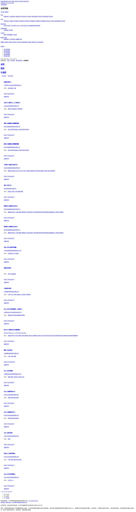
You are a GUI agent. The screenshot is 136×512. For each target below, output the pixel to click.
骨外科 (48, 21)
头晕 (24, 170)
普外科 (63, 21)
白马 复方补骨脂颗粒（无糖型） (13, 309)
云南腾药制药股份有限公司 (11, 291)
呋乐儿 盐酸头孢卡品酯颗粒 (12, 329)
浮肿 (15, 294)
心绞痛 (28, 170)
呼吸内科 (6, 16)
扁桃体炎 (35, 335)
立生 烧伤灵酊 (8, 432)
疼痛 (12, 397)
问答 (19, 1)
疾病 (2, 1)
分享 (12, 3)
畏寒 (20, 377)
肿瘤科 (2, 42)
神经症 (27, 129)
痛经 (12, 88)
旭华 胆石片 (7, 185)
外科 (2, 19)
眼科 (5, 34)
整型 (21, 1)
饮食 (24, 1)
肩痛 (34, 212)
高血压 (14, 170)
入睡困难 (13, 274)
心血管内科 (12, 16)
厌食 (13, 191)
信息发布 (3, 3)
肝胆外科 (27, 21)
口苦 (14, 253)
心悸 (21, 170)
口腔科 (15, 34)
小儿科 (21, 25)
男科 (15, 25)
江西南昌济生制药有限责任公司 (12, 374)
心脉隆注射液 (7, 288)
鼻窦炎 (10, 335)
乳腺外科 (17, 21)
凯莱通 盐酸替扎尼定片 (11, 206)
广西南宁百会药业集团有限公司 (12, 85)
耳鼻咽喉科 (10, 34)
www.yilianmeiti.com (32, 500)
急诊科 (15, 42)
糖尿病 (10, 170)
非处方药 (10, 76)
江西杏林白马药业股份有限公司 (12, 312)
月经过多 (16, 377)
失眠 (9, 88)
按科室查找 (7, 56)
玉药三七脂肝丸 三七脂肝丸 (12, 102)
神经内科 (18, 16)
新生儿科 (25, 25)
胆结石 (10, 191)
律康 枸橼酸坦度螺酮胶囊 (11, 123)
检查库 (6, 12)
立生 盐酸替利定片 (9, 391)
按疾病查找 (7, 51)
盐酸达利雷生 (7, 268)
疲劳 (12, 459)
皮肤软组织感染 (58, 335)
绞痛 (19, 191)
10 (10, 491)
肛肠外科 (38, 21)
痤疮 (23, 335)
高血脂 (32, 170)
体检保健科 (24, 42)
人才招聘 (13, 502)
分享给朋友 (4, 4)
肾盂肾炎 (48, 335)
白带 (23, 377)
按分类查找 (7, 49)
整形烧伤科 (58, 21)
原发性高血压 (14, 129)
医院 (4, 1)
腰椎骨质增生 (21, 315)
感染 (52, 335)
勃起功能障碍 (51, 170)
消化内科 (23, 16)
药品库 (13, 60)
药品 (10, 1)
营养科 (29, 42)
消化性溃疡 (22, 129)
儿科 (17, 25)
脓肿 (64, 335)
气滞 (16, 191)
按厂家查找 (7, 52)
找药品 (2, 46)
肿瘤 (9, 397)
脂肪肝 (10, 109)
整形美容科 (37, 25)
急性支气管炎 (42, 335)
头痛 (15, 88)
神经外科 (6, 21)
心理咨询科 (12, 39)
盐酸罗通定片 (7, 82)
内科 (2, 15)
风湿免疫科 (35, 16)
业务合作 (24, 502)
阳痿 (9, 377)
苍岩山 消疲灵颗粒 (9, 453)
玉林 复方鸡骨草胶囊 (10, 247)
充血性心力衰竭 (20, 294)
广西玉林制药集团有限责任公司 (12, 250)
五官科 (2, 33)
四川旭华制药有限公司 (10, 188)
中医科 (19, 42)
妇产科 (6, 25)
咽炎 (20, 335)
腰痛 (20, 212)
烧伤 (9, 439)
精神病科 (6, 39)
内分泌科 (28, 16)
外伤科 (52, 21)
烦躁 (20, 459)
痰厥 (15, 356)
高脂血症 (14, 109)
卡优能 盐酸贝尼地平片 (11, 164)
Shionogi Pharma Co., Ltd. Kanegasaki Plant (15, 333)
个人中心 (8, 3)
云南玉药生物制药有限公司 (11, 106)
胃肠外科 (33, 21)
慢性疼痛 (41, 212)
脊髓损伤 (23, 212)
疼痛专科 (34, 42)
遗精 (12, 377)
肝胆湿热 (10, 253)
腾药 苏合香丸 (8, 350)
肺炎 (13, 335)
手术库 (2, 12)
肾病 (46, 170)
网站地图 (19, 502)
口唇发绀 (28, 294)
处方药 (4, 76)
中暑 (12, 356)
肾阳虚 (15, 315)
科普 (13, 1)
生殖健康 (31, 25)
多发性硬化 (30, 212)
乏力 (12, 480)
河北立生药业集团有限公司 (11, 394)
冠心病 (18, 170)
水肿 (35, 170)
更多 (27, 1)
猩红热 (30, 335)
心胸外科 (11, 21)
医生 (7, 1)
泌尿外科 (22, 21)
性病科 (11, 30)
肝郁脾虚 (19, 109)
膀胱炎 (26, 335)
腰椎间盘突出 (11, 212)
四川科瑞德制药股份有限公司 (12, 126)
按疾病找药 (19, 60)
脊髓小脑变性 (60, 212)
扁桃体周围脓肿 (73, 335)
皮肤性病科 (4, 28)
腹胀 (17, 253)
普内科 (51, 16)
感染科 (6, 42)
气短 (12, 294)
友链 (16, 1)
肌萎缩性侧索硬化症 (50, 212)
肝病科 (11, 42)
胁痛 (21, 191)
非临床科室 (40, 42)
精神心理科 (4, 37)
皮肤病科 (6, 30)
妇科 (9, 25)
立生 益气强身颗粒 (9, 474)
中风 (9, 356)
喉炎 (67, 335)
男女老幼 (3, 24)
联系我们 (3, 502)
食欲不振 (16, 459)
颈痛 (37, 212)
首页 (8, 60)
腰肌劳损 (10, 315)
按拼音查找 (7, 54)
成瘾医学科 (19, 39)
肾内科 (40, 16)
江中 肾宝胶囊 (8, 370)
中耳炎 (17, 335)
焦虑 (9, 129)
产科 (12, 25)
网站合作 (8, 502)
